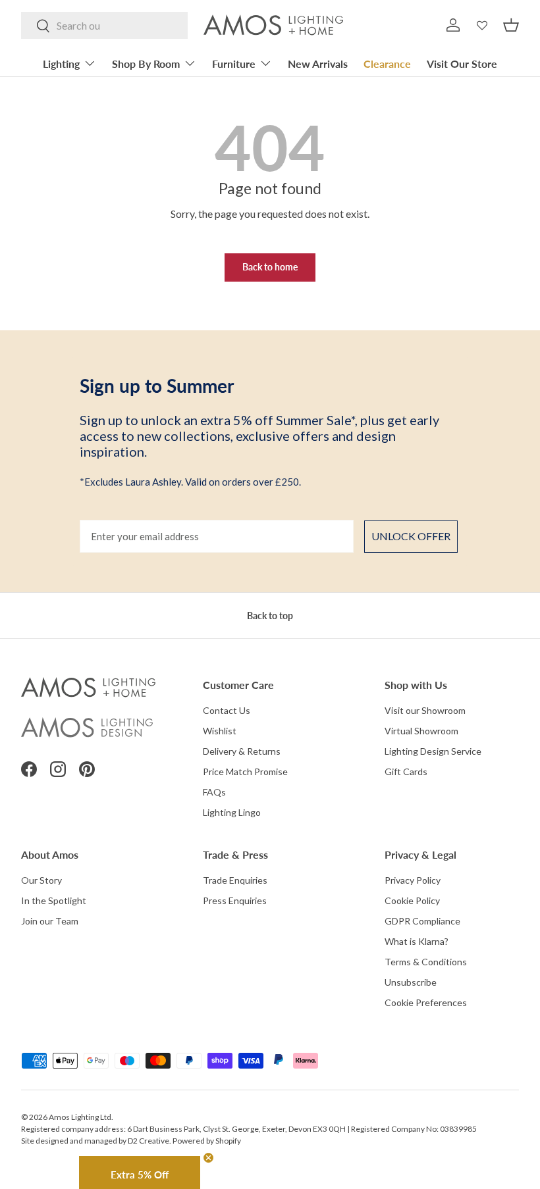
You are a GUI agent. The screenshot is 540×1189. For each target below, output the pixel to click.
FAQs (214, 791)
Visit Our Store (462, 63)
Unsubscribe (411, 982)
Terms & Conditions (426, 961)
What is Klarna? (416, 941)
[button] (511, 25)
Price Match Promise (245, 771)
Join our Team (49, 920)
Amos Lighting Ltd (80, 1117)
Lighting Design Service (433, 751)
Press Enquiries (235, 900)
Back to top (270, 615)
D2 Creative (148, 1141)
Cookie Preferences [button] (426, 1002)
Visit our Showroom (425, 710)
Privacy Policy (413, 880)
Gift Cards (406, 771)
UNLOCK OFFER (410, 536)
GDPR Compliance (422, 920)
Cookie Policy (412, 900)
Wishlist (219, 730)
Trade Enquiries (235, 880)
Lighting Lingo (232, 812)
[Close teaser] (208, 1158)
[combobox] (104, 25)
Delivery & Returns (242, 751)
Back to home (270, 266)
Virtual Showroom (421, 730)
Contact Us (226, 710)
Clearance (387, 63)
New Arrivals (318, 63)
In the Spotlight (53, 900)
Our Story (41, 880)
